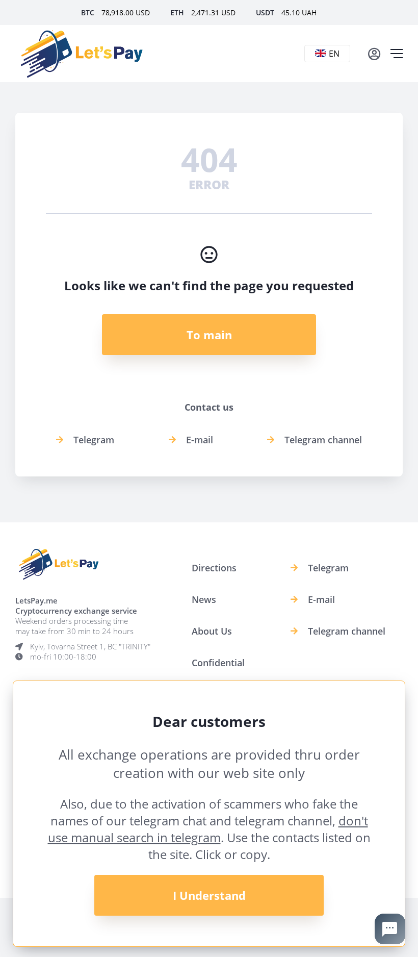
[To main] (81, 53)
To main (209, 334)
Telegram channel (323, 440)
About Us (212, 631)
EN (334, 53)
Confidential (218, 663)
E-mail (199, 440)
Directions (214, 568)
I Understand (209, 895)
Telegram (93, 440)
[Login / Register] (374, 53)
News (204, 599)
